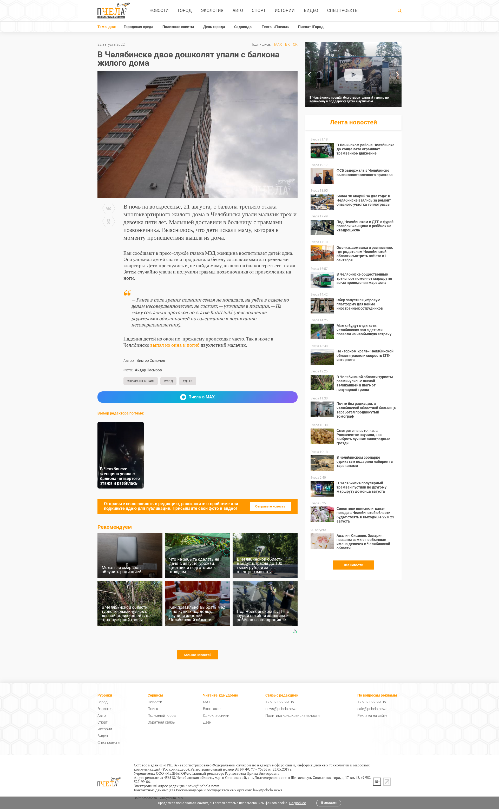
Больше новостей (197, 655)
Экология (212, 10)
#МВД (168, 381)
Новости (159, 10)
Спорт (259, 10)
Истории (285, 10)
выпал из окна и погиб (175, 345)
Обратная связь (161, 722)
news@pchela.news (281, 709)
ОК (295, 44)
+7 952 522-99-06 (279, 702)
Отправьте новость (270, 506)
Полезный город (162, 715)
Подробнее (297, 803)
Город (185, 10)
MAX (278, 44)
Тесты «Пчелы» (275, 27)
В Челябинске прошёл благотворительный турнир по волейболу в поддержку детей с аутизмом (349, 99)
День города (214, 27)
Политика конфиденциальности (292, 715)
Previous (309, 75)
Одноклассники (216, 715)
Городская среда (138, 27)
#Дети (188, 381)
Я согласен (329, 803)
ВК (287, 44)
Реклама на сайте (372, 715)
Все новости (353, 565)
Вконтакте (211, 709)
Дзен (207, 722)
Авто (238, 10)
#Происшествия (140, 381)
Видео (311, 10)
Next (398, 75)
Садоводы (243, 27)
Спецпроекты (343, 10)
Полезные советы (178, 27)
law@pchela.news (267, 789)
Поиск (153, 709)
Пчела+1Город (311, 27)
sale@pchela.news (372, 709)
